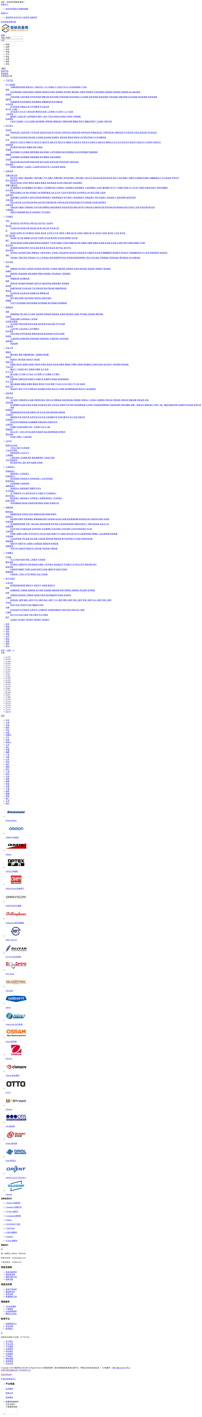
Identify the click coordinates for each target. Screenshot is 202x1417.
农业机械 (9, 522)
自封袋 (33, 569)
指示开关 (125, 142)
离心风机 (24, 314)
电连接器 (22, 253)
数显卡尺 (128, 188)
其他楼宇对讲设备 (185, 405)
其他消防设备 (67, 400)
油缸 (7, 255)
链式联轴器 (42, 303)
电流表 (19, 183)
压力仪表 (9, 190)
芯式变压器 (128, 133)
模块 (7, 90)
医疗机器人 (10, 496)
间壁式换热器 (25, 334)
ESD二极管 (97, 600)
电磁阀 (136, 243)
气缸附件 (49, 223)
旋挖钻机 (70, 534)
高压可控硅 (15, 605)
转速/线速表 (52, 183)
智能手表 (22, 544)
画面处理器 (173, 405)
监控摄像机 (15, 405)
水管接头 (55, 253)
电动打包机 (24, 560)
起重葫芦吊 (23, 565)
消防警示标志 (39, 400)
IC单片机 (9, 583)
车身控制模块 (99, 92)
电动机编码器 (25, 102)
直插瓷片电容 (39, 595)
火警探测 (22, 400)
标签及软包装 (84, 519)
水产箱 (27, 574)
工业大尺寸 (24, 453)
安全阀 (113, 243)
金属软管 (90, 253)
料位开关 (14, 178)
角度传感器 (74, 97)
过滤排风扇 (24, 319)
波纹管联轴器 (31, 303)
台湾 (7, 801)
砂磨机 (29, 384)
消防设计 (85, 400)
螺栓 (12, 355)
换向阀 (77, 243)
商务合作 (9, 1393)
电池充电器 (23, 137)
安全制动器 (26, 288)
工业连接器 (54, 167)
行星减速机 (66, 274)
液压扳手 (14, 389)
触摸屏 (13, 117)
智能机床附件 (51, 514)
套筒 (47, 369)
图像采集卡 (58, 121)
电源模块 (59, 92)
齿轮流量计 (123, 178)
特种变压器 (85, 133)
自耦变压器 (118, 133)
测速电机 (61, 269)
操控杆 (70, 117)
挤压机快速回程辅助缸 (76, 258)
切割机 (80, 364)
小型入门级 (15, 448)
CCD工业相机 (29, 121)
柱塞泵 (19, 233)
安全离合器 (15, 293)
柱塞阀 (130, 243)
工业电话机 (27, 437)
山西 (7, 732)
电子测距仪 (38, 188)
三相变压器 (24, 133)
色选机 (106, 519)
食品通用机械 (72, 519)
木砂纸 (82, 384)
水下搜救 (39, 493)
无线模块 (38, 92)
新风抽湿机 (34, 339)
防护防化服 (24, 412)
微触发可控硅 (37, 605)
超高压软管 (82, 253)
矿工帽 (47, 427)
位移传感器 (24, 97)
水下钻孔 (30, 374)
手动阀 (142, 243)
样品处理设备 (74, 202)
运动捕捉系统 (25, 458)
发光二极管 (80, 610)
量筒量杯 (106, 188)
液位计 (115, 178)
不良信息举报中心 (8, 1379)
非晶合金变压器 (140, 133)
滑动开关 (133, 142)
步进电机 (30, 269)
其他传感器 (152, 97)
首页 (3, 650)
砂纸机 (31, 364)
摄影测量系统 (37, 458)
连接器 (13, 167)
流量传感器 (123, 97)
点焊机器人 (24, 474)
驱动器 (8, 276)
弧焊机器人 (15, 474)
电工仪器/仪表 (11, 180)
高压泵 (110, 233)
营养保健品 (28, 519)
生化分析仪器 (27, 202)
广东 (7, 754)
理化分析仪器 (16, 202)
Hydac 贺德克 (12, 1212)
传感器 (8, 94)
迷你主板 (31, 112)
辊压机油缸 (114, 258)
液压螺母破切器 (71, 389)
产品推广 (9, 1356)
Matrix (9, 1220)
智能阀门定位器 (30, 238)
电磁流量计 (29, 178)
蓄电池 (70, 137)
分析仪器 (9, 200)
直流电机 (38, 269)
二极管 (8, 598)
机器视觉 (9, 119)
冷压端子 (14, 620)
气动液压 (9, 217)
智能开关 (30, 549)
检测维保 (101, 400)
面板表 (37, 183)
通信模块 (75, 92)
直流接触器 (24, 157)
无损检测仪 (29, 207)
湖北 (7, 764)
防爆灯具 (39, 379)
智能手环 (14, 544)
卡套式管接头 (45, 253)
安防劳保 (9, 393)
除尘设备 (33, 539)
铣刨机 (89, 534)
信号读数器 (34, 107)
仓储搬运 (9, 553)
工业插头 (28, 167)
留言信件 (9, 9)
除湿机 (8, 336)
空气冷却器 (60, 324)
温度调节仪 (24, 198)
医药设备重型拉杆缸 (58, 258)
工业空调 (9, 326)
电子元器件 (10, 579)
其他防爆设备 (63, 379)
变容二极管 (87, 600)
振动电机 (107, 269)
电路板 (33, 463)
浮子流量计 (48, 178)
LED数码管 (42, 610)
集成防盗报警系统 (101, 405)
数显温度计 (46, 198)
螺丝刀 (13, 369)
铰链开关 (101, 142)
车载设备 (54, 549)
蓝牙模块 (67, 92)
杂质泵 (80, 233)
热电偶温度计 (79, 198)
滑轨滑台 (38, 298)
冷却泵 (104, 233)
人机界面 (9, 114)
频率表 (31, 183)
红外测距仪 (60, 188)
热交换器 (9, 331)
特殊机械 (113, 534)
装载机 (19, 534)
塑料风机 (47, 314)
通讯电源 (63, 137)
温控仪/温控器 (36, 198)
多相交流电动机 (80, 269)
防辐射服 (61, 412)
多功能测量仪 (27, 188)
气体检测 (9, 210)
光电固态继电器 (54, 610)
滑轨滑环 (9, 296)
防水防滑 (14, 422)
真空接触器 (44, 157)
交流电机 (54, 269)
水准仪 (99, 188)
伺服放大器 (24, 107)
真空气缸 (59, 248)
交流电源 (39, 137)
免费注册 (12, 22)
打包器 (8, 557)
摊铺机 (95, 534)
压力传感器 (83, 97)
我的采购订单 (11, 1277)
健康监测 (46, 544)
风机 (7, 312)
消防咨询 (125, 400)
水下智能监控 (16, 493)
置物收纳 (9, 572)
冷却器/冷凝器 (11, 322)
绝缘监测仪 (67, 183)
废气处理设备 (67, 539)
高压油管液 (64, 253)
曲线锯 (17, 384)
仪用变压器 (66, 133)
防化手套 (41, 417)
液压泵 (43, 233)
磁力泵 (74, 233)
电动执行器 (24, 228)
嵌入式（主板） (12, 109)
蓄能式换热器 (37, 334)
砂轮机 (37, 364)
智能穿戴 (9, 541)
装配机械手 (24, 488)
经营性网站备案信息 (9, 1370)
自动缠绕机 (46, 529)
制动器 (8, 286)
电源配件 (55, 137)
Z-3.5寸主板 (68, 112)
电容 (7, 593)
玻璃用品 (46, 207)
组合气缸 (41, 223)
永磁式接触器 (55, 157)
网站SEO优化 (11, 1314)
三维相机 (9, 455)
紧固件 (8, 352)
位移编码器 (15, 102)
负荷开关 (85, 142)
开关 (7, 140)
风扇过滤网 (15, 319)
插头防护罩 (45, 167)
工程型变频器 (55, 152)
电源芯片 (37, 585)
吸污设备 (14, 374)
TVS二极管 (58, 600)
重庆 (7, 727)
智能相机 (49, 121)
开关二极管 (38, 600)
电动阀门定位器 (16, 238)
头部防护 (9, 425)
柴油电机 (91, 269)
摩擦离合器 (44, 293)
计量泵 (68, 233)
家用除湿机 (24, 339)
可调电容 (30, 595)
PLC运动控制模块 (73, 87)
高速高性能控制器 (35, 503)
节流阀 (65, 243)
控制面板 (77, 117)
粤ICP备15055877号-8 (121, 1368)
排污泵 (25, 233)
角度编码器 (36, 102)
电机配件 (99, 269)
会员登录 (4, 22)
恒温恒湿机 (44, 339)
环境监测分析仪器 (147, 207)
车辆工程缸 (23, 258)
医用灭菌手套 (63, 417)
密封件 (8, 357)
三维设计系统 (49, 458)
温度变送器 (131, 198)
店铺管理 (33, 17)
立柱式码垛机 (47, 479)
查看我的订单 (11, 1297)
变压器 (8, 130)
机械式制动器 (16, 288)
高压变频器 (15, 152)
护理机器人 (34, 498)
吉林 (7, 740)
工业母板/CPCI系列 (55, 112)
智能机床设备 (39, 514)
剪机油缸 (32, 258)
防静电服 (53, 412)
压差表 (103, 193)
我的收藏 (24, 9)
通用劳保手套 (16, 417)
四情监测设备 (44, 524)
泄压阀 (13, 243)
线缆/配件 (102, 202)
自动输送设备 (25, 529)
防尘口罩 (14, 432)
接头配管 (14, 147)
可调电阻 (24, 590)
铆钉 (33, 355)
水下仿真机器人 (50, 493)
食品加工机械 (60, 519)
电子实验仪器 (87, 207)
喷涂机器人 (10, 481)
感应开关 (46, 142)
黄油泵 (13, 233)
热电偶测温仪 (57, 198)
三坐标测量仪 (90, 188)
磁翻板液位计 (155, 178)
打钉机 (47, 384)
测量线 (29, 147)
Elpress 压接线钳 (13, 1203)
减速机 (8, 271)
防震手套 (33, 417)
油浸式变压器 (45, 133)
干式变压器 (34, 133)
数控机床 (9, 512)
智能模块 (125, 92)
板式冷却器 (32, 324)
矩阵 (156, 405)
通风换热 (9, 307)
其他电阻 (91, 590)
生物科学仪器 (98, 207)
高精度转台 (15, 488)
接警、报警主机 (137, 405)
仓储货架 (14, 574)
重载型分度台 (35, 488)
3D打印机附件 (11, 460)
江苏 (7, 745)
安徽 (7, 750)
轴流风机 (55, 314)
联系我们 (9, 1329)
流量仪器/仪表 (11, 175)
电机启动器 (15, 162)
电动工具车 (80, 565)
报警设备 (57, 400)
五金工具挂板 (42, 574)
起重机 (25, 534)
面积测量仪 (79, 188)
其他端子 (46, 620)
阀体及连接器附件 (42, 243)
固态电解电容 (51, 595)
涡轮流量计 (80, 178)
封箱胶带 (14, 569)
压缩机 (76, 314)
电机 (7, 266)
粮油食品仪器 (122, 207)
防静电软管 (154, 253)
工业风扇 (33, 319)
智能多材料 (15, 453)
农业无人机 (104, 524)
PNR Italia (10, 1228)
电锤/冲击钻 (98, 364)
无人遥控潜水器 (28, 493)
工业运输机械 (103, 534)
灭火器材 (14, 400)
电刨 (12, 384)
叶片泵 (55, 233)
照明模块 (89, 92)
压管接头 (14, 253)
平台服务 (9, 1346)
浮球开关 (175, 178)
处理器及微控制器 (17, 585)
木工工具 (9, 382)
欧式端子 (22, 620)
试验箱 (21, 207)
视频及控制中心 (80, 524)
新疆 (7, 791)
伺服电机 (14, 269)
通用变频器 (34, 152)
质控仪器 (38, 207)
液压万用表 (95, 193)
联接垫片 (14, 360)
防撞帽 (13, 427)
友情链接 (9, 1361)
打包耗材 (41, 560)
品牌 (3, 35)
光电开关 (33, 610)
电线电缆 (9, 145)
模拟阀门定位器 (71, 238)
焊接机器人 (10, 471)
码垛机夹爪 (24, 479)
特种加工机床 (27, 514)
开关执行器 (54, 228)
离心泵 (92, 233)
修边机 (49, 364)
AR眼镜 (29, 544)
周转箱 (33, 574)
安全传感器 (132, 97)
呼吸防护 (9, 429)
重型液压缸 (124, 258)
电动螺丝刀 (88, 364)
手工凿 (76, 384)
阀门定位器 (10, 236)
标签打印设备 (42, 569)
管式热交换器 (59, 334)
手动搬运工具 (69, 565)
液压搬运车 (58, 565)
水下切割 (22, 374)
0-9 (7, 712)
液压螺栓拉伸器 (44, 389)
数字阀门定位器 (57, 238)
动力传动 (9, 262)
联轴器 (8, 301)
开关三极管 (43, 615)
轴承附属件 (56, 283)
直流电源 (47, 137)
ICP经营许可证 (24, 1370)
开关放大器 (44, 107)
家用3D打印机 (11, 445)
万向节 (13, 303)
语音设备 (38, 549)
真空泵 (122, 233)
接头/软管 (10, 250)
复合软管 (98, 253)
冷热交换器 (15, 334)
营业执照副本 (6, 1375)
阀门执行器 (44, 228)
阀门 (7, 240)
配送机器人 (15, 498)
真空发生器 (50, 248)
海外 (7, 803)
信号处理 (9, 104)
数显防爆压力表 (47, 193)
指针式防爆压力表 (33, 193)
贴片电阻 (39, 590)
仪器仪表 (9, 171)
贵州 (7, 774)
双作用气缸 (24, 223)
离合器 (8, 291)
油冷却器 (41, 324)
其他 (147, 400)
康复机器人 (24, 498)
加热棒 (40, 463)
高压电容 (22, 595)
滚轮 (24, 463)
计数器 (141, 188)
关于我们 (9, 1341)
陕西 (7, 781)
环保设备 (9, 536)
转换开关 (93, 142)
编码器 (8, 99)
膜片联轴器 (52, 303)
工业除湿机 (15, 339)
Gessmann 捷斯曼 (13, 1216)
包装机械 (51, 519)
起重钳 (40, 565)
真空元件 (9, 245)
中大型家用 (24, 448)
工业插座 (36, 167)
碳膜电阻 (32, 590)
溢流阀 (101, 243)
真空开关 (67, 248)
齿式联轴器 (21, 303)
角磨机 (13, 364)
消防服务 (77, 400)
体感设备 (54, 544)
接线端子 (20, 167)
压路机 (63, 534)
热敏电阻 (75, 590)
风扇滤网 (14, 344)
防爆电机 (14, 379)
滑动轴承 (22, 283)
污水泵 (116, 233)
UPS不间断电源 (99, 137)
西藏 (7, 794)
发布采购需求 (11, 1272)
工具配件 (33, 560)
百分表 (135, 188)
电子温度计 (68, 198)
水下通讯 (55, 374)
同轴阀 (71, 243)
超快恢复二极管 (16, 600)
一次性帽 (36, 427)
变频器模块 (93, 152)
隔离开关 (109, 142)
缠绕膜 (21, 569)
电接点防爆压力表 (17, 193)
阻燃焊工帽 (27, 427)
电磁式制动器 (60, 288)
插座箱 (62, 167)
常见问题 (9, 1326)
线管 (24, 147)
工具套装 (20, 369)
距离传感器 (64, 97)
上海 (7, 723)
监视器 (34, 405)
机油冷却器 (50, 324)
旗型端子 (38, 620)
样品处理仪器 (67, 207)
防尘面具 (32, 432)
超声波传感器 (35, 97)
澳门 (7, 799)
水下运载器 (46, 374)
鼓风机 (62, 314)
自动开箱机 (56, 529)
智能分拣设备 (93, 524)
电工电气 (9, 126)
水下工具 (9, 372)
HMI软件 (63, 117)
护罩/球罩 (70, 405)
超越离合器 (34, 293)
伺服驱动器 (15, 279)
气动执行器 (15, 228)
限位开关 (61, 142)
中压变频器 (24, 152)
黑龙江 (8, 742)
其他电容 (67, 595)
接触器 (8, 155)
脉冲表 (60, 183)
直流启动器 (54, 162)
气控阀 (53, 243)
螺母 (20, 355)
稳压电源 (32, 137)
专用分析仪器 (62, 202)
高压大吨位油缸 (92, 258)
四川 (7, 769)
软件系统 (54, 524)
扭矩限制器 (62, 303)
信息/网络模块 (16, 92)
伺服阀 (59, 243)
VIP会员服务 (11, 1306)
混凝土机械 (51, 534)
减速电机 (14, 274)
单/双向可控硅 (26, 605)
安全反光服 (44, 412)
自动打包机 (15, 529)
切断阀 (95, 243)
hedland (9, 1237)
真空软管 (124, 253)
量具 (53, 384)
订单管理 (25, 17)
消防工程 (49, 400)
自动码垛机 (36, 529)
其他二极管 (107, 600)
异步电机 (22, 269)
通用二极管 (67, 600)
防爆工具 (9, 377)
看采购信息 (10, 1292)
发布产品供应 (11, 1289)
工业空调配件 (33, 329)
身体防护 (9, 410)
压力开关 (117, 142)
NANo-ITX (22, 112)
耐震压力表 (85, 193)
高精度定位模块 (48, 92)
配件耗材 (14, 463)
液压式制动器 (49, 288)
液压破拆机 (91, 389)
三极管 (8, 612)
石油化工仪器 (133, 207)
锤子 (26, 369)
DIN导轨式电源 (86, 137)
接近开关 (141, 142)
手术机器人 (58, 498)
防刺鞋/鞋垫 (53, 422)
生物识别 (22, 549)
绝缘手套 (81, 417)
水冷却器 (14, 324)
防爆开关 (32, 379)
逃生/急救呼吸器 (51, 432)
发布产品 (17, 17)
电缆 (20, 147)
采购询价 (4, 74)
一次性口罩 (23, 432)
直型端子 (30, 620)
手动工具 (9, 367)
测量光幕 (45, 97)
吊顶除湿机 (54, 339)
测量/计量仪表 (11, 185)
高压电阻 (83, 590)
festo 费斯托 (12, 1241)
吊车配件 (14, 565)
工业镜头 (100, 121)
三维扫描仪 (15, 458)
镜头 (49, 405)
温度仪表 (9, 195)
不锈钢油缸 (104, 258)
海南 (7, 779)
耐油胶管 (116, 253)
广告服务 (9, 1309)
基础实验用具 (55, 207)
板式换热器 (48, 334)
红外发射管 (15, 610)
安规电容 (14, 595)
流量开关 (132, 178)
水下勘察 (38, 374)
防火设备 (30, 400)
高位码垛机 (15, 479)
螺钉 (16, 355)
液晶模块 (109, 92)
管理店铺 (9, 1294)
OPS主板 (14, 112)
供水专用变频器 (81, 152)
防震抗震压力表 (73, 193)
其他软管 (163, 253)
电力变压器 (56, 133)
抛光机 (19, 364)
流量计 (21, 178)
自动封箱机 (66, 529)
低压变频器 (44, 152)
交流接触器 (15, 157)
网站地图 (9, 1359)
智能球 (62, 405)
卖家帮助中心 (11, 1324)
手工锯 (58, 384)
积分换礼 (9, 1351)
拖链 (34, 147)
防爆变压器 (23, 379)
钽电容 (60, 595)
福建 (7, 752)
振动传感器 (142, 97)
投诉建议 (9, 1397)
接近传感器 (54, 97)
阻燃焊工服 (34, 412)
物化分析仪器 (39, 202)
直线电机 (69, 269)
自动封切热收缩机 (78, 529)
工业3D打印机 (11, 450)
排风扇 (8, 317)
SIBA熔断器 (11, 1232)
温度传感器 (103, 97)
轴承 (7, 281)
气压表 (63, 193)
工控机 (84, 87)
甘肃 (7, 786)
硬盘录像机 (125, 405)
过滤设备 (41, 539)
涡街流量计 (38, 178)
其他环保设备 (87, 539)
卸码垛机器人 (35, 479)
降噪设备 (57, 539)
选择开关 (157, 142)
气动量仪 (120, 188)
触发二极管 (28, 600)
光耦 (7, 607)
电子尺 (113, 188)
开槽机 (74, 364)
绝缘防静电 (42, 422)
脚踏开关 (30, 142)
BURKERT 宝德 (13, 1224)
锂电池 (76, 137)
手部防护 (9, 415)
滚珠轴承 (65, 283)
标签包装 (9, 567)
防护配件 (61, 432)
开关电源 (14, 137)
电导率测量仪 (162, 188)
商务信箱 (9, 1279)
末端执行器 (54, 503)
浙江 (7, 747)
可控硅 (8, 603)
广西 (7, 772)
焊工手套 (73, 417)
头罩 (42, 427)
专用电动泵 (32, 389)
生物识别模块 (28, 92)
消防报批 (117, 400)
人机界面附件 (31, 117)
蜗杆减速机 (32, 274)
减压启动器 (24, 162)
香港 (7, 796)
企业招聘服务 (11, 1311)
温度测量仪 (15, 198)
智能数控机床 (16, 514)
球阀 (125, 243)
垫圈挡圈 (26, 355)
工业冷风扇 (23, 329)
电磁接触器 (34, 157)
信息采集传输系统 (66, 524)
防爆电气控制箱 (50, 379)
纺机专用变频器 (67, 152)
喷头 (20, 463)
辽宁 (7, 737)
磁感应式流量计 (143, 178)
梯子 (95, 565)
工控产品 (9, 80)
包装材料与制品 (96, 519)
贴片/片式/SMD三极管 (19, 615)
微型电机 (46, 269)
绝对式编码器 (57, 102)
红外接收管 (24, 610)
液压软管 (73, 253)
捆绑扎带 (52, 569)
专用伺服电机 (16, 503)
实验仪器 (9, 205)
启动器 (8, 159)
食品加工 (9, 517)
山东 (7, 759)
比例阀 (25, 243)
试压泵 (98, 233)
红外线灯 (90, 405)
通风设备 (49, 539)
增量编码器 (46, 102)
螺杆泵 (31, 233)
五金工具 (9, 348)
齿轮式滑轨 (29, 298)
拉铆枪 (37, 369)
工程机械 (9, 531)
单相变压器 (15, 133)
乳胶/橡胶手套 (52, 417)
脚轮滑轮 (89, 565)
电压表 (13, 183)
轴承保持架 (46, 283)
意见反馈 (9, 1363)
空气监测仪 (45, 212)
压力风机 (32, 314)
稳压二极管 (48, 600)
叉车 (58, 534)
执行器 (8, 226)
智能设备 (9, 507)
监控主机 (55, 405)
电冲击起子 (108, 364)
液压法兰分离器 (58, 389)
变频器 (8, 150)
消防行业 (9, 398)
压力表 (57, 193)
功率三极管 (33, 615)
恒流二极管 (77, 600)
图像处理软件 (90, 121)
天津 (7, 725)
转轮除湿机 (64, 339)
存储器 (44, 585)
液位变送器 (107, 178)
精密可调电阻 (65, 590)
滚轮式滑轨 (19, 298)
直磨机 (25, 364)
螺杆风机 (99, 314)
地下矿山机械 (80, 534)
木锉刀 (70, 384)
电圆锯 (23, 384)
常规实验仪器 (51, 202)
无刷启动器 (74, 162)
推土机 (43, 534)
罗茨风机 (83, 314)
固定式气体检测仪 (33, 212)
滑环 (12, 298)
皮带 (28, 463)
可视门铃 (14, 549)
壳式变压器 (152, 133)
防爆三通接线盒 (32, 253)
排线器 (40, 147)
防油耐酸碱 (32, 422)
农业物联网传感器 (17, 524)
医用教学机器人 (46, 498)
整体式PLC (30, 87)
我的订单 (17, 9)
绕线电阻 (55, 590)
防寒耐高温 (23, 422)
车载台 (19, 437)
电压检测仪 (77, 183)
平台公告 (9, 1344)
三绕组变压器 (108, 133)
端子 (7, 617)
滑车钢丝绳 (32, 565)
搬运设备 (9, 562)
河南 (7, 762)
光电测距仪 (69, 188)
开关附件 (149, 142)
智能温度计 (89, 198)
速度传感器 (93, 97)
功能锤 (31, 369)
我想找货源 (10, 1274)
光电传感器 (15, 97)
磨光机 (41, 384)
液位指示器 (97, 178)
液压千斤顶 (23, 389)
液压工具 (9, 387)
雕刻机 (68, 364)
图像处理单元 (78, 121)
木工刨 (64, 384)
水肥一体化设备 (32, 524)
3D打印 (9, 441)
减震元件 (38, 283)
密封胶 (37, 360)
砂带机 (43, 364)
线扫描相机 (40, 121)
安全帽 (19, 427)
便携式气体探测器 (17, 212)
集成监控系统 (25, 405)
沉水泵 (49, 233)
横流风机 (69, 314)
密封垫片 (30, 360)
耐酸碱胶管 (107, 253)
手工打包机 (15, 560)
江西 (7, 757)
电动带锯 (117, 364)
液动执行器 (34, 228)
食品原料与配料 (16, 519)
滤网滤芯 (9, 341)
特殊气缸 (33, 223)
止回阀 (120, 243)
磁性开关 (54, 142)
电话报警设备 (80, 405)
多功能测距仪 (16, 188)
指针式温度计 (100, 198)
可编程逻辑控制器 (17, 87)
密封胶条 (22, 360)
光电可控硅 (66, 610)
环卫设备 (77, 539)
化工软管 (146, 253)
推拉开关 (38, 142)
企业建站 (9, 1354)
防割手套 (25, 417)
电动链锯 (125, 364)
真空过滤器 (34, 248)
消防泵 (62, 233)
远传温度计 (111, 198)
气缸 (7, 221)
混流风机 (91, 314)
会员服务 (9, 1349)
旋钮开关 (14, 142)
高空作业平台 (34, 534)
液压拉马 (82, 389)
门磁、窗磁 (163, 405)
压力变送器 (166, 178)
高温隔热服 (15, 412)
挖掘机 (13, 534)
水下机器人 (10, 491)
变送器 (95, 202)
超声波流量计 (69, 178)
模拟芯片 (51, 585)
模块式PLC (39, 87)
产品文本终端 (53, 117)
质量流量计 (58, 178)
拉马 (42, 369)
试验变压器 (75, 133)
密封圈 (46, 355)
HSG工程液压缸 (42, 258)
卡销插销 (39, 355)
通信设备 (9, 434)
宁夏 (7, 789)
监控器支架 (42, 405)
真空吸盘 (14, 248)
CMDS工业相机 (16, 121)
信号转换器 (15, 107)
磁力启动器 (44, 162)
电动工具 (9, 362)
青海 (7, 784)
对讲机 (13, 437)
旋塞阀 (31, 243)
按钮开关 (77, 142)
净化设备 (25, 539)
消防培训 (109, 400)
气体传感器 (113, 97)
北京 (7, 720)
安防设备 (9, 403)
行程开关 (22, 142)
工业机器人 (10, 467)
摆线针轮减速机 (44, 274)
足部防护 (9, 420)
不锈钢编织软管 (135, 253)
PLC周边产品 (59, 87)
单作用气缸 (15, 223)
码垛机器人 (10, 476)
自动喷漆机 (15, 484)
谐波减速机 (23, 274)
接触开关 (69, 142)
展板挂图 (133, 400)
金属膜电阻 (15, 590)
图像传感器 (67, 121)
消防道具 (140, 400)
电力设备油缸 (134, 258)
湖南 (7, 767)
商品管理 (9, 17)
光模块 (82, 92)
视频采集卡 (149, 405)
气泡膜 (27, 569)
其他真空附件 (23, 248)
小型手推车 (48, 565)
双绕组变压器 (96, 133)
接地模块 (117, 92)
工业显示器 (21, 117)
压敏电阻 (47, 590)
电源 (7, 135)
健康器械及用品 (40, 519)
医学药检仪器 (110, 207)
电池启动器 (64, 162)
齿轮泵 (37, 233)
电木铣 (55, 364)
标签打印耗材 (61, 569)
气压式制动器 (37, 288)
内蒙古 (8, 735)
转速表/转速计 (150, 188)
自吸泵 (86, 233)
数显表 (43, 183)
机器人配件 (10, 501)
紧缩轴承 (30, 283)
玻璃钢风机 (15, 314)
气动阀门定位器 (43, 238)
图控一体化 (42, 117)
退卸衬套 (14, 283)
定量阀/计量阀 (86, 243)
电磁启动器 (34, 162)
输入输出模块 (134, 92)
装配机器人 (10, 486)
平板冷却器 (23, 324)
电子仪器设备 (86, 202)
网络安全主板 (41, 112)
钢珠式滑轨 (46, 298)
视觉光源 (108, 121)
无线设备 (46, 549)
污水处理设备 (16, 539)
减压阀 (19, 243)
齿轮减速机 (56, 274)
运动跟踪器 (37, 544)
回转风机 (39, 314)
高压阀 (107, 243)
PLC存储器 (49, 87)
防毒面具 (39, 432)
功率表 (25, 183)
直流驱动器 (24, 279)
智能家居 (9, 546)
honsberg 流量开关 (14, 1207)
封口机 (89, 529)
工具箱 (21, 574)
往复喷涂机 (24, 484)
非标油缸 (14, 258)
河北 (7, 730)
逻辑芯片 (29, 585)
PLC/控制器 (10, 85)
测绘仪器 (77, 207)
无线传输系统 (115, 405)
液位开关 (89, 178)
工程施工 (93, 400)
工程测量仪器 (49, 188)
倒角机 (62, 364)
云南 (7, 776)
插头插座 (9, 164)
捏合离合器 (24, 293)
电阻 (7, 588)
